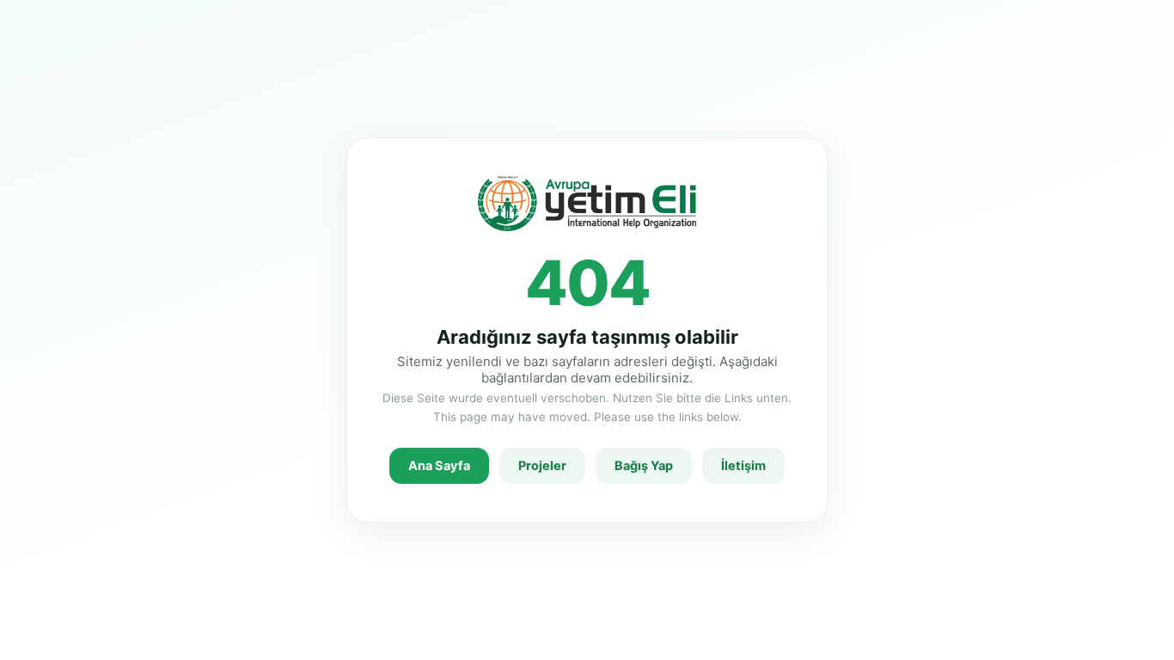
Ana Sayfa (439, 466)
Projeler (542, 466)
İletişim (743, 466)
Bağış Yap (644, 466)
